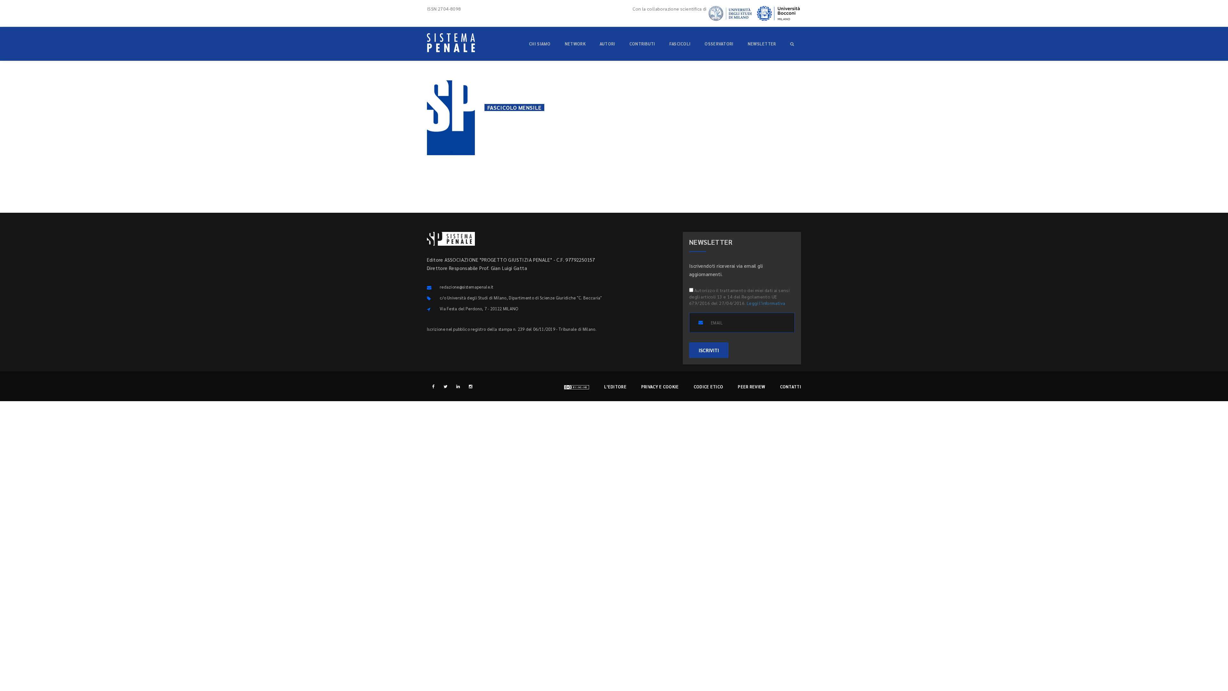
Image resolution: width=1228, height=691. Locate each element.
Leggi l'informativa (766, 303)
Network (575, 43)
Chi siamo (540, 43)
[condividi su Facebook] (746, 107)
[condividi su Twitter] (761, 107)
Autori (607, 43)
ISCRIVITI (709, 350)
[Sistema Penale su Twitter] (445, 386)
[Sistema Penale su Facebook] (433, 386)
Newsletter (762, 43)
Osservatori (719, 43)
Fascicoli (680, 43)
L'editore (615, 386)
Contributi (642, 43)
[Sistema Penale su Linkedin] (458, 386)
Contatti (790, 386)
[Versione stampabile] (608, 106)
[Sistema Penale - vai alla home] (451, 42)
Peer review (751, 386)
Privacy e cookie (660, 386)
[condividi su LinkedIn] (792, 107)
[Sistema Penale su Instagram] (470, 386)
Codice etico (708, 386)
